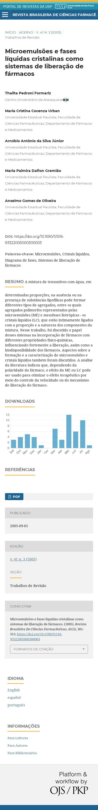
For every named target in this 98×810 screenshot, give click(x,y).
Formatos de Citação (34, 649)
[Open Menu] (5, 15)
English (14, 690)
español (14, 697)
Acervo (26, 32)
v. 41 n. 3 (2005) (48, 32)
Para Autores (18, 745)
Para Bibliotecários (22, 753)
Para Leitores (18, 738)
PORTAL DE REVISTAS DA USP (27, 7)
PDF (16, 497)
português (16, 705)
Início (10, 32)
